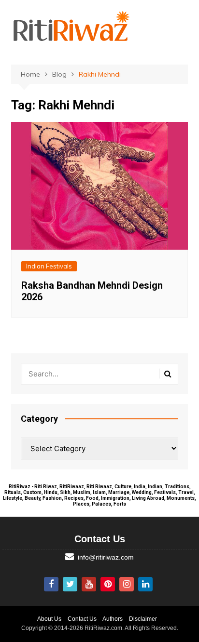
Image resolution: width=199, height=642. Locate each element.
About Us (49, 618)
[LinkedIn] (145, 584)
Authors (112, 618)
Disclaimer (143, 618)
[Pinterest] (107, 584)
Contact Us (82, 618)
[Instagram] (126, 584)
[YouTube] (89, 584)
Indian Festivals (49, 266)
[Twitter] (70, 584)
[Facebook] (51, 584)
